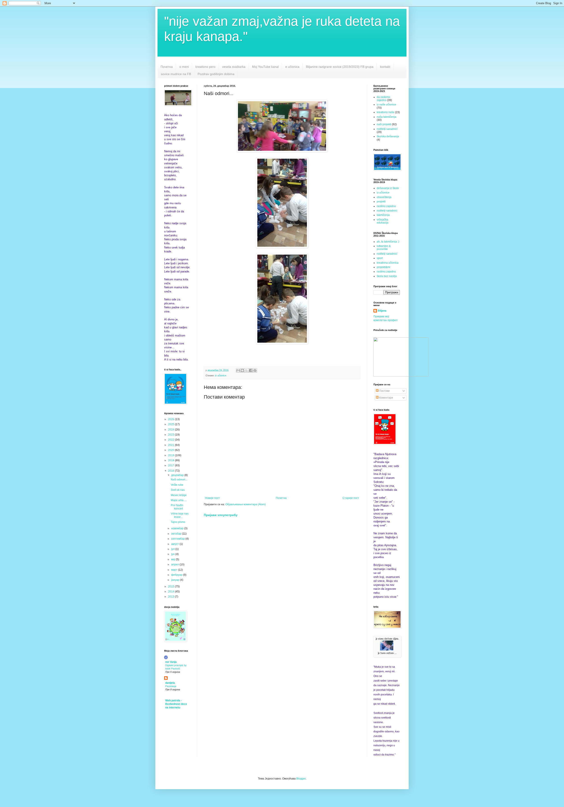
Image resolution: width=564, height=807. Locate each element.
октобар (176, 533)
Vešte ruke (177, 484)
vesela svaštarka (233, 66)
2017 (171, 465)
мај (173, 559)
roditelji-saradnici (387, 129)
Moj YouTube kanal (265, 66)
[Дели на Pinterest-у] (255, 370)
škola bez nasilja (387, 276)
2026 (171, 419)
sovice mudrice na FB (176, 74)
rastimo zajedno (386, 206)
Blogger (301, 778)
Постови (384, 390)
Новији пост (212, 498)
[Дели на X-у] (246, 370)
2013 (171, 596)
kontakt (385, 66)
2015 (171, 586)
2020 (171, 450)
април (175, 564)
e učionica (292, 66)
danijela (170, 682)
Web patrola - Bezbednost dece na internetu (176, 704)
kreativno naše (385, 112)
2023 (171, 434)
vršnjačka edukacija (382, 221)
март (174, 569)
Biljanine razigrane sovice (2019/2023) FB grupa (339, 66)
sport (380, 258)
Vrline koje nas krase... (180, 515)
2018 (171, 460)
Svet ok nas (178, 489)
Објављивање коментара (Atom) (245, 504)
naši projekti (384, 124)
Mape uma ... (178, 500)
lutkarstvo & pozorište (384, 247)
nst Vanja (171, 662)
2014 (171, 591)
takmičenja (383, 215)
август (175, 544)
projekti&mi (383, 267)
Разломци (170, 686)
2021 (171, 445)
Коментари (385, 397)
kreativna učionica (388, 262)
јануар (175, 579)
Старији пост (351, 498)
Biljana (382, 310)
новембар (177, 528)
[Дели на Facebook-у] (251, 370)
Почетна (167, 66)
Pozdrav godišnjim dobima (216, 74)
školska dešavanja (388, 136)
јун (173, 554)
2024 (171, 429)
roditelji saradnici (387, 210)
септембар (178, 538)
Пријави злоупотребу (220, 515)
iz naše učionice (386, 104)
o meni (184, 66)
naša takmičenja (386, 116)
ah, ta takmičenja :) (388, 241)
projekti (381, 201)
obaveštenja (384, 197)
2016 (171, 470)
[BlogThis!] (242, 370)
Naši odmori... (179, 479)
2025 (171, 424)
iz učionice (220, 375)
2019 (171, 455)
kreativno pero (205, 66)
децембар (177, 475)
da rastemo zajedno (383, 99)
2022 (171, 439)
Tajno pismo (178, 522)
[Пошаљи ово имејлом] (238, 370)
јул (173, 549)
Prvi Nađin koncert (177, 507)
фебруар (177, 574)
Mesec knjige (179, 495)
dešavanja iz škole (388, 188)
